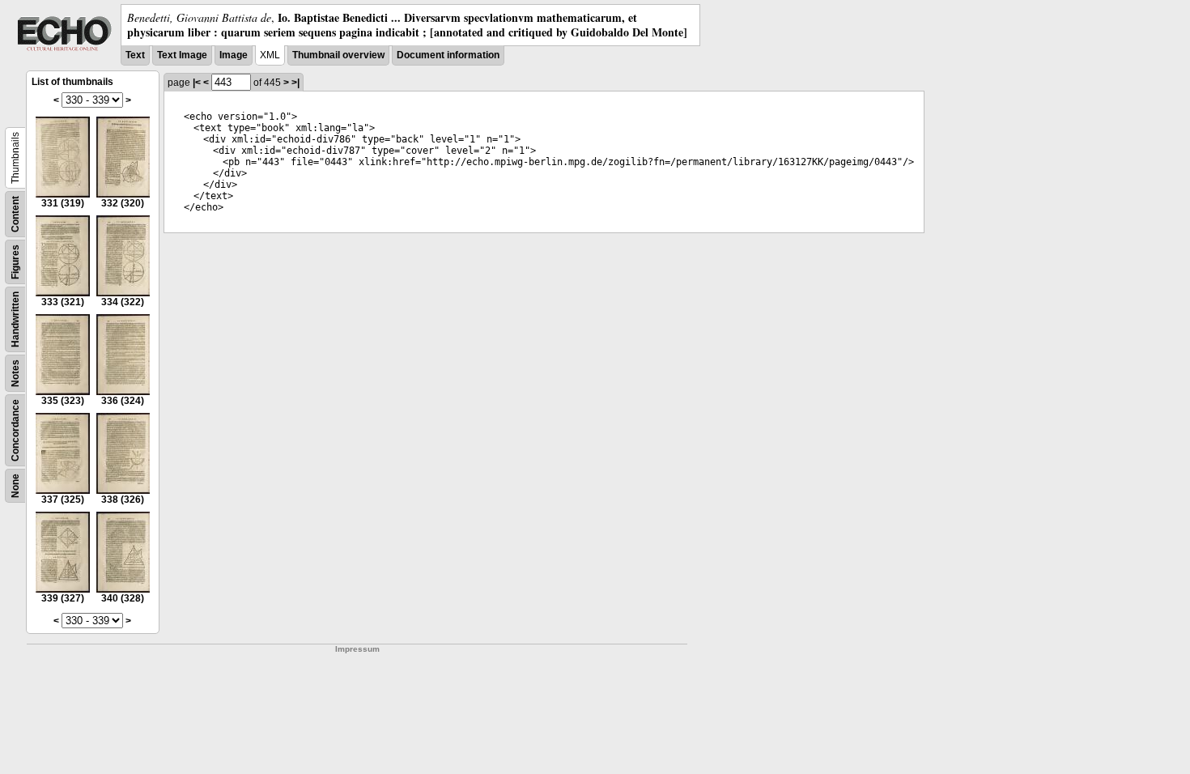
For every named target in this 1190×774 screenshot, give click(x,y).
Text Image (182, 55)
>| (295, 82)
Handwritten (15, 319)
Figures (15, 262)
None (15, 486)
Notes (15, 373)
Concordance (15, 430)
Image (233, 55)
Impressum (357, 648)
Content (15, 214)
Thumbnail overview (338, 55)
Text (135, 55)
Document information (448, 55)
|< (197, 82)
